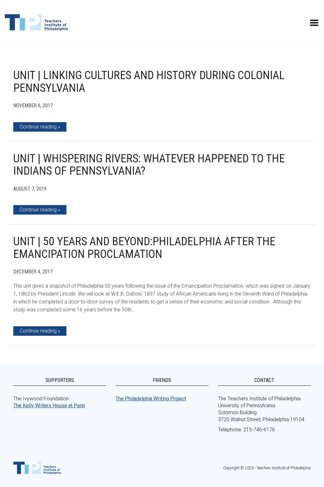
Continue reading (38, 127)
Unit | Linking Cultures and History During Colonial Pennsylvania (149, 82)
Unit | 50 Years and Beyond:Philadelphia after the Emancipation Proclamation (144, 248)
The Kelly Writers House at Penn (49, 406)
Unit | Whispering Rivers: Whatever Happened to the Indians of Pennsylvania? (149, 165)
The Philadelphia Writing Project (150, 399)
